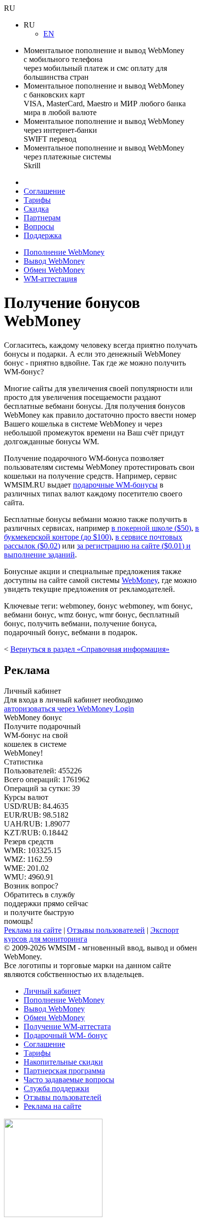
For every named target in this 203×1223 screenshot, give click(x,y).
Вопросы (39, 226)
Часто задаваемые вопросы (69, 1079)
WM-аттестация (50, 279)
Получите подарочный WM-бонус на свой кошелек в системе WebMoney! (42, 735)
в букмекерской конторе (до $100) (101, 532)
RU (9, 8)
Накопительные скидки (63, 1062)
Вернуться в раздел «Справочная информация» (89, 649)
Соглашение (44, 191)
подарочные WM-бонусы (115, 485)
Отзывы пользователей (106, 930)
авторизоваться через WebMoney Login (69, 708)
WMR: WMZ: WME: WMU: (32, 859)
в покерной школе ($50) (151, 528)
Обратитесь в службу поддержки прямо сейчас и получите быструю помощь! (46, 903)
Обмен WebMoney (54, 270)
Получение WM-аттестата (67, 1026)
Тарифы (37, 200)
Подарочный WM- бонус (65, 1035)
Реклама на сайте (33, 930)
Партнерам (42, 218)
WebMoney (140, 580)
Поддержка (43, 235)
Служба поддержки (56, 1088)
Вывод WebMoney (54, 261)
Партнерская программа (64, 1071)
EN (48, 34)
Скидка (36, 209)
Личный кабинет (52, 991)
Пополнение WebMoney (64, 252)
